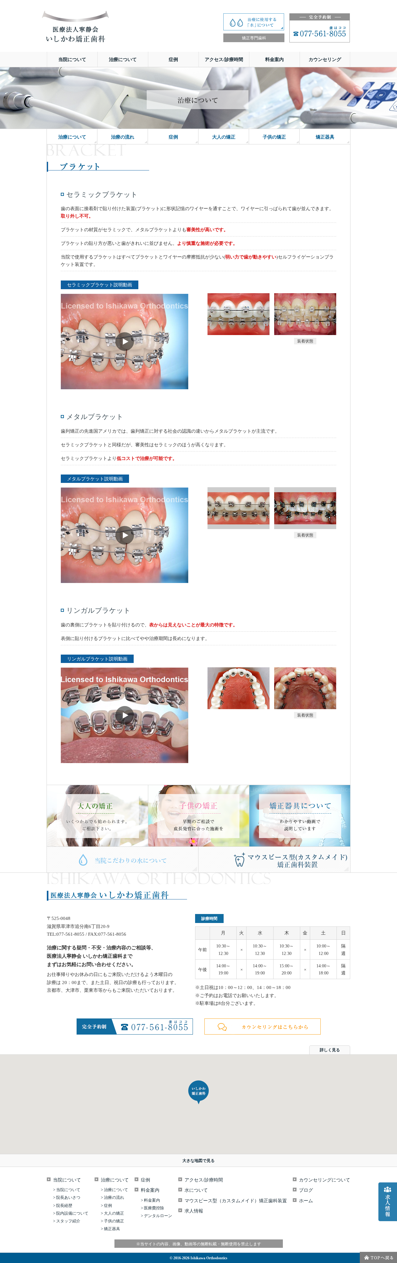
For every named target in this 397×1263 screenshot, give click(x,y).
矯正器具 (325, 137)
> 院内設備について (70, 1213)
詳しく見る (330, 1050)
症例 (173, 59)
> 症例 (106, 1205)
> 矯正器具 (110, 1228)
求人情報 (194, 1210)
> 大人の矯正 (112, 1213)
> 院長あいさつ (66, 1197)
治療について (123, 59)
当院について (72, 59)
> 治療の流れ (112, 1197)
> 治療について (114, 1189)
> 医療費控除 (152, 1208)
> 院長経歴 (62, 1205)
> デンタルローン (156, 1215)
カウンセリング (325, 59)
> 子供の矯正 (112, 1221)
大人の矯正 (223, 137)
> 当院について (66, 1189)
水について (196, 1190)
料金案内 (274, 59)
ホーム (306, 1200)
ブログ (306, 1190)
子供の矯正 (274, 137)
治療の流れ (122, 137)
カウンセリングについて (324, 1179)
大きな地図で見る (198, 1160)
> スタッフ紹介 (66, 1221)
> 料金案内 (150, 1200)
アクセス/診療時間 (224, 59)
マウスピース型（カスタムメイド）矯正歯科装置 (236, 1200)
